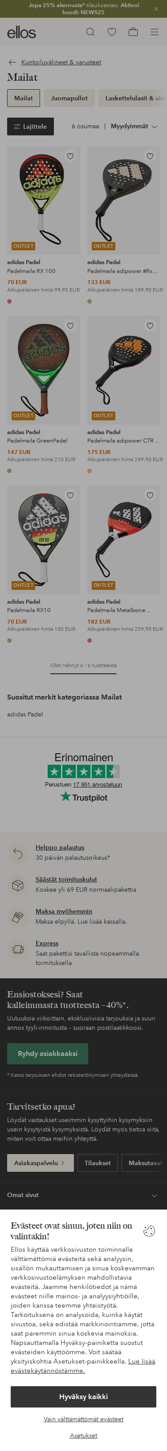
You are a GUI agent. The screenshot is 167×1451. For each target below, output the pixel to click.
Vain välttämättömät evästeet (83, 1419)
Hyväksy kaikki (83, 1396)
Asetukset (83, 1435)
